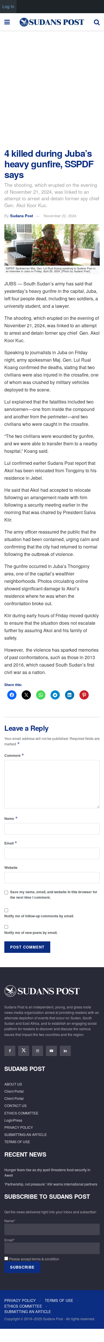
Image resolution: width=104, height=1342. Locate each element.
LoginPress (13, 1120)
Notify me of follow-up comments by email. (39, 915)
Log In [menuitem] (8, 6)
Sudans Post (21, 215)
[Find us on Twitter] (23, 1051)
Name (11, 818)
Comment (14, 755)
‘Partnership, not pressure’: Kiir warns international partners (50, 1184)
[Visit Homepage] (51, 22)
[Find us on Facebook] (9, 1051)
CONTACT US (15, 1105)
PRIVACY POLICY (18, 1127)
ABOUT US (13, 1084)
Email (10, 843)
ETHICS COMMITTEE (21, 1112)
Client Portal (14, 1091)
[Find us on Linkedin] (65, 1051)
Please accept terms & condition (33, 1258)
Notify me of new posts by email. (30, 932)
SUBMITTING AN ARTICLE (25, 1134)
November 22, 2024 (60, 215)
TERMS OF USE (17, 1141)
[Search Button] (97, 21)
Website (11, 867)
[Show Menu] (7, 21)
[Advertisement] (52, 87)
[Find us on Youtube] (51, 1051)
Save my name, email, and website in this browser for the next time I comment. (53, 894)
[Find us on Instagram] (37, 1051)
